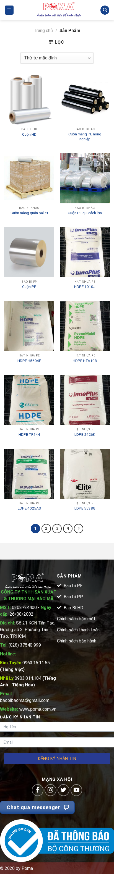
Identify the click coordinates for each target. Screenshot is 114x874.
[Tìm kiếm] (104, 10)
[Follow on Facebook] (38, 790)
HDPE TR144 (29, 434)
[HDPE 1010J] (85, 252)
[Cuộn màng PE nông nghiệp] (85, 100)
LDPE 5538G (84, 508)
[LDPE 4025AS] (29, 474)
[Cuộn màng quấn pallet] (29, 178)
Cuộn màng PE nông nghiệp (84, 136)
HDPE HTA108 (85, 360)
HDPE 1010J (84, 286)
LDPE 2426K (84, 434)
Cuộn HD (29, 134)
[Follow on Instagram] (50, 790)
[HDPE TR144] (29, 400)
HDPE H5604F (29, 360)
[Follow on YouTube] (76, 790)
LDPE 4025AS (29, 508)
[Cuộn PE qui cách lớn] (85, 178)
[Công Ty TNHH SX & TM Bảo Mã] (59, 10)
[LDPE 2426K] (85, 400)
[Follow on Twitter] (63, 790)
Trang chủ (43, 30)
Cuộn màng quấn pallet (29, 213)
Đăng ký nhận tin (57, 758)
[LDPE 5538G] (85, 474)
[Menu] (9, 10)
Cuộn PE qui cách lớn (85, 213)
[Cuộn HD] (29, 100)
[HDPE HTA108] (85, 326)
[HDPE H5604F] (29, 326)
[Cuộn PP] (29, 252)
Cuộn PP (29, 286)
